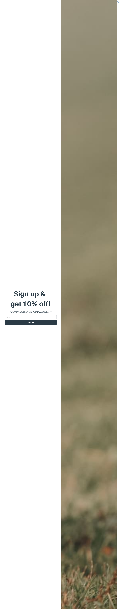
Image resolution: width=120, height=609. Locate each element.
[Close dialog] (118, 2)
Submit (31, 322)
